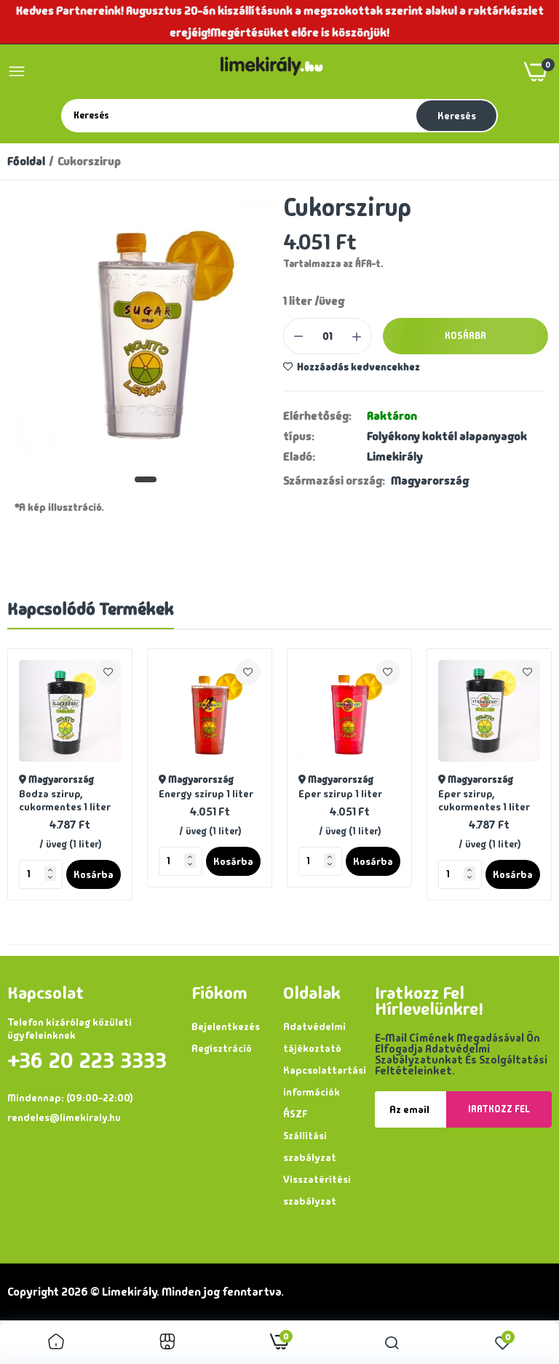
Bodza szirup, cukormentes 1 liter (65, 800)
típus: (298, 436)
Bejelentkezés (225, 1026)
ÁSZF (295, 1113)
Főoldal (26, 161)
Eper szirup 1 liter (340, 793)
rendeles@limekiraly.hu (64, 1117)
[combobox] (238, 114)
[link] (108, 672)
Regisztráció (221, 1048)
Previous (43, 774)
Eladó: (299, 456)
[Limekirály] (275, 72)
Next (515, 774)
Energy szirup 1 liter (206, 793)
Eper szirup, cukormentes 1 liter (484, 800)
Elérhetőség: (317, 416)
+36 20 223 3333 (87, 1060)
